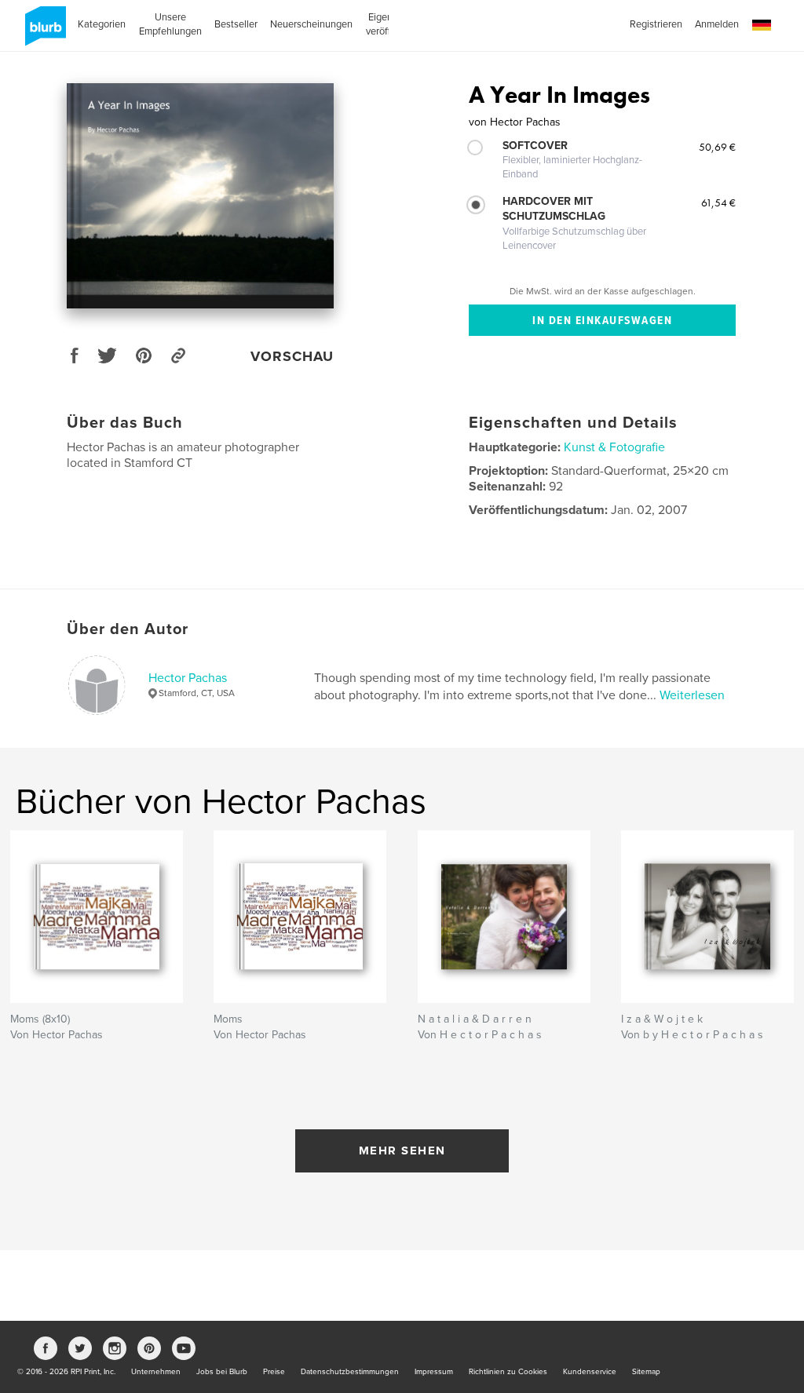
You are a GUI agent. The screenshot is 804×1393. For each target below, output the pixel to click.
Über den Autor (127, 629)
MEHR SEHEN (402, 1150)
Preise (274, 1372)
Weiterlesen (692, 695)
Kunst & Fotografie (614, 447)
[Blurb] (42, 32)
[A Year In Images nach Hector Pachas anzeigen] (200, 195)
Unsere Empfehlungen (170, 24)
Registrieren (656, 24)
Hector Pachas (187, 678)
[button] (761, 25)
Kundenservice (589, 1372)
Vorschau (292, 356)
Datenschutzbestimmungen (350, 1372)
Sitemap (646, 1372)
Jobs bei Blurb (221, 1372)
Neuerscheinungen (311, 24)
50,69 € (717, 147)
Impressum (434, 1372)
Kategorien (102, 24)
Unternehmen (156, 1372)
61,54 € (718, 202)
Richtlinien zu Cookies (508, 1372)
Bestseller (236, 24)
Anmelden (717, 24)
